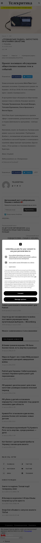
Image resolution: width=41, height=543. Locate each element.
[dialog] (20, 271)
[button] (21, 267)
